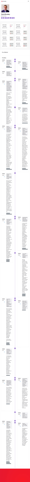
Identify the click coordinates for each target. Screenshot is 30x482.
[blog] (11, 18)
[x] (13, 18)
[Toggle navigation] (28, 1)
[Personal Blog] (2, 18)
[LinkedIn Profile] (4, 18)
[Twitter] (6, 18)
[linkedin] (9, 18)
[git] (12, 18)
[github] (7, 18)
